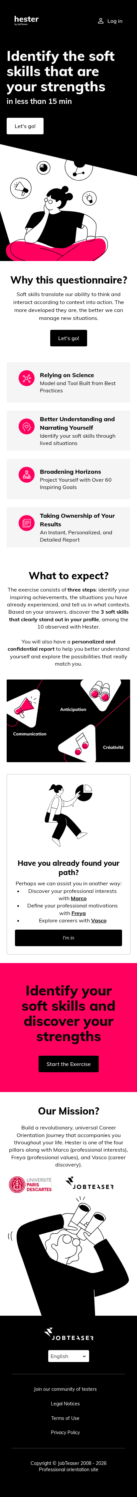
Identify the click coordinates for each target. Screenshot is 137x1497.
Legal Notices (65, 1404)
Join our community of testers (65, 1389)
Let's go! (25, 126)
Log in (114, 21)
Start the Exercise (69, 1064)
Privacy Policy (65, 1432)
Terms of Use (65, 1418)
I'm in (68, 938)
